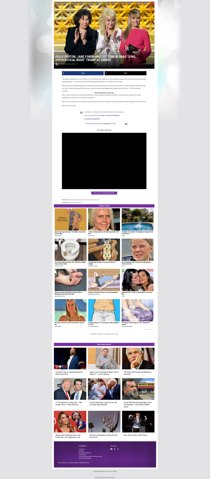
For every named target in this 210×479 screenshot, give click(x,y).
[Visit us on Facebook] (115, 449)
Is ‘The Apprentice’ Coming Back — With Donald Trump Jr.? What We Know (69, 404)
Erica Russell (62, 64)
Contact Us (82, 449)
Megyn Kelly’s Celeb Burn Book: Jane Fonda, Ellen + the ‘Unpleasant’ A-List (68, 436)
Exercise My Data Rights (85, 458)
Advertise (81, 451)
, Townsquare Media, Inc (73, 462)
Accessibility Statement (85, 452)
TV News (79, 202)
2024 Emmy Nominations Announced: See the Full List (104, 436)
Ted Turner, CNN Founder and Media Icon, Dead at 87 (138, 373)
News (74, 202)
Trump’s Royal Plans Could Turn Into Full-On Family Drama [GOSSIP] (103, 404)
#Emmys (117, 115)
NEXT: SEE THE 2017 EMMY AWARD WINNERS (104, 193)
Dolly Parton (72, 199)
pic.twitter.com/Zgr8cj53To (92, 119)
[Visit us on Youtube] (112, 449)
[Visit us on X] (118, 449)
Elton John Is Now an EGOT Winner (135, 435)
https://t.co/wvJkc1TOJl (108, 115)
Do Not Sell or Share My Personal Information (90, 456)
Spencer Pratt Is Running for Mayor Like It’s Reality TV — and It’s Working (104, 373)
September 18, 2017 (109, 123)
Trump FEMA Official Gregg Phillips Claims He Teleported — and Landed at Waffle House (138, 405)
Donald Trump (79, 199)
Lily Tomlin (97, 199)
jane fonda (91, 199)
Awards (71, 202)
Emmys (85, 199)
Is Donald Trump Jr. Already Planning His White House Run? (69, 373)
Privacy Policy (82, 454)
